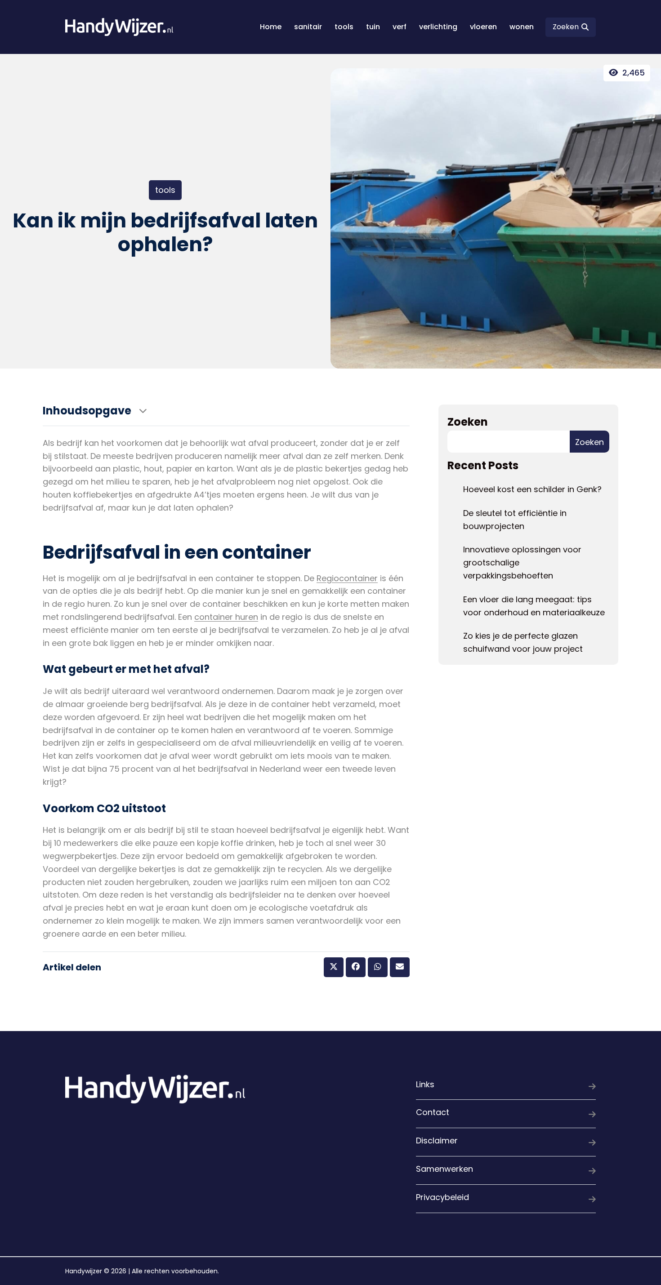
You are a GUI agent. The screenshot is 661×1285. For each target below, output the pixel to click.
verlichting (438, 27)
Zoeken (467, 421)
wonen (521, 27)
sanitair (308, 27)
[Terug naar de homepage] (119, 27)
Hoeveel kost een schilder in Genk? (532, 489)
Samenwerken (444, 1168)
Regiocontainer (347, 578)
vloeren (483, 27)
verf (399, 27)
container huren (226, 616)
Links (425, 1084)
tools (344, 27)
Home (270, 27)
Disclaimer (437, 1140)
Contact (432, 1112)
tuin (373, 27)
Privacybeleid (442, 1197)
